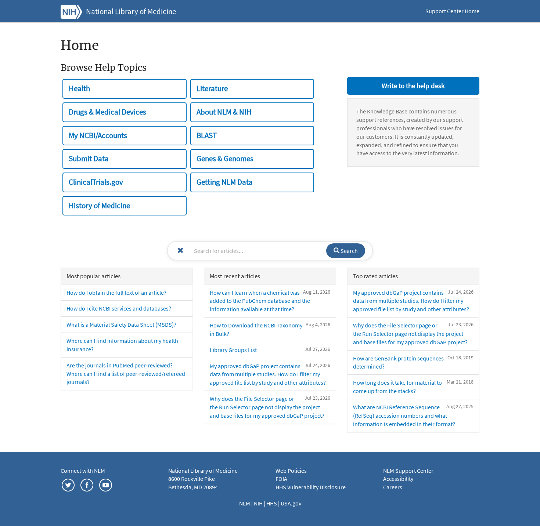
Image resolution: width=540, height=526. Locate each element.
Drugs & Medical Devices (107, 112)
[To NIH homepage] (71, 11)
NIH (259, 503)
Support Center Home (452, 11)
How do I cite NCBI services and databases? (118, 308)
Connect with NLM (83, 470)
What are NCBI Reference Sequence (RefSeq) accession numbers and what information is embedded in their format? (404, 415)
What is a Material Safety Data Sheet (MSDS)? (121, 324)
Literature (212, 88)
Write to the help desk (413, 85)
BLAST (207, 135)
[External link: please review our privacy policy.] (68, 484)
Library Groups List (233, 349)
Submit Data (89, 158)
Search (348, 250)
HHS (272, 503)
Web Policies (291, 470)
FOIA (281, 478)
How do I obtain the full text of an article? (116, 292)
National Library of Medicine (131, 11)
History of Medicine (99, 205)
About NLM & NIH (224, 112)
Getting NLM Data (225, 182)
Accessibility (398, 478)
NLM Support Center (408, 470)
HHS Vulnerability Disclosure (311, 487)
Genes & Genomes (225, 158)
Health (79, 88)
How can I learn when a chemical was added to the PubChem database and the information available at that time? (260, 301)
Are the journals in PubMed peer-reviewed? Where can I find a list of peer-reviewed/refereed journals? (125, 374)
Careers (392, 487)
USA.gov (291, 503)
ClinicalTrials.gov (96, 182)
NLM (245, 503)
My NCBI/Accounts (98, 135)
